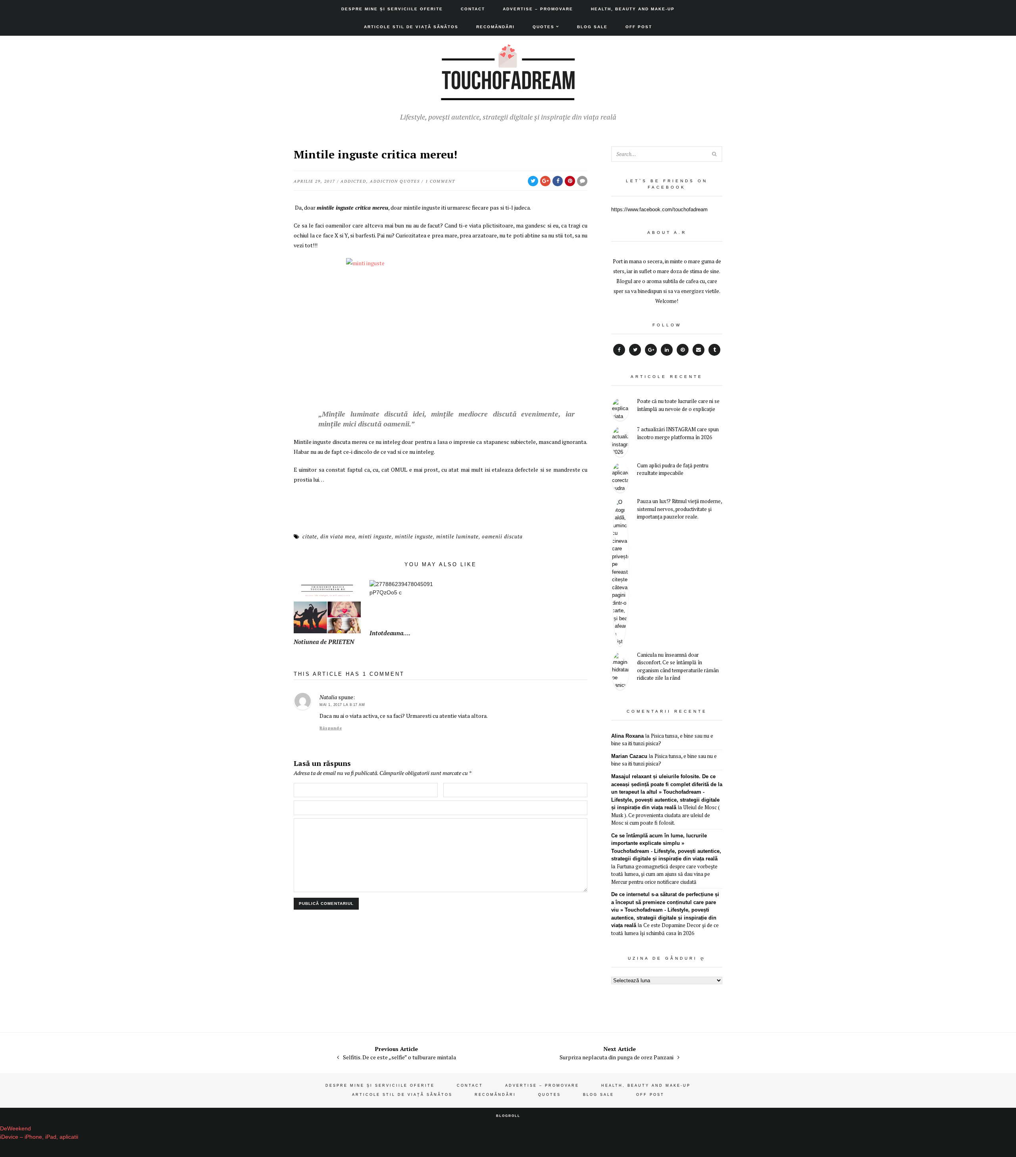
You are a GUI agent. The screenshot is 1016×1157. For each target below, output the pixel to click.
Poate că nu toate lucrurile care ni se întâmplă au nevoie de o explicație (678, 405)
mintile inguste (414, 536)
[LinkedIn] (667, 350)
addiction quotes (395, 181)
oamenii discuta (502, 536)
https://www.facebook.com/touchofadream (659, 209)
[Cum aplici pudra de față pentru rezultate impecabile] (620, 477)
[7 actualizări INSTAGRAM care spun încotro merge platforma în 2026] (620, 441)
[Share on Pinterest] (570, 181)
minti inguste (375, 536)
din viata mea (337, 536)
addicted (353, 181)
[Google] (651, 350)
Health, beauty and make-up (633, 9)
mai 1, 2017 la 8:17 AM (342, 705)
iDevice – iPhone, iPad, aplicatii (39, 1137)
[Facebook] (619, 350)
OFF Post (638, 27)
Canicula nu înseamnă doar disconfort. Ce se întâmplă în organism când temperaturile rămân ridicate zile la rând (678, 666)
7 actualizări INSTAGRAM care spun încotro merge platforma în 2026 (678, 433)
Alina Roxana (627, 736)
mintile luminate (457, 536)
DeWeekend (15, 1128)
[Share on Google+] (545, 181)
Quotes (543, 27)
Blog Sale (592, 27)
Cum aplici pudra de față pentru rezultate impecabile (672, 469)
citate (309, 536)
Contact (473, 9)
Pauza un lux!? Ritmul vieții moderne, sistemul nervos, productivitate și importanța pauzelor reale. (679, 509)
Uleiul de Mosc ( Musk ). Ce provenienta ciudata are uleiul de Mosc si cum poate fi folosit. (665, 815)
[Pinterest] (683, 350)
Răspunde (330, 728)
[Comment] (582, 181)
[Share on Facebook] (557, 181)
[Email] (698, 350)
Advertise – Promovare (538, 9)
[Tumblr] (714, 350)
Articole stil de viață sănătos (411, 27)
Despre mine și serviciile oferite (392, 9)
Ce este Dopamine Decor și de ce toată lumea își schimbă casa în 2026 (665, 929)
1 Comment (440, 181)
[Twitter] (635, 350)
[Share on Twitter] (533, 181)
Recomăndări (495, 27)
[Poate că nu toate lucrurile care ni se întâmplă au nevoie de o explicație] (620, 409)
